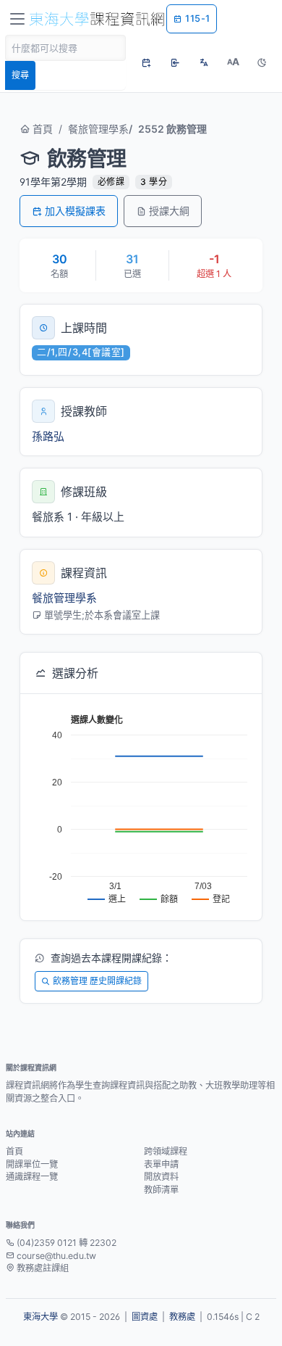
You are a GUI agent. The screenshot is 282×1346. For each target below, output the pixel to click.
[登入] (175, 62)
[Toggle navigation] (17, 18)
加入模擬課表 (75, 211)
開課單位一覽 (32, 1164)
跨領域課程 (165, 1151)
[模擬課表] (146, 62)
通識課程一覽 (32, 1176)
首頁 (41, 129)
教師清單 (161, 1189)
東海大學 (40, 1316)
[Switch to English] (203, 62)
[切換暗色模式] (261, 62)
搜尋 (20, 75)
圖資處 (145, 1316)
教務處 (182, 1316)
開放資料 (161, 1176)
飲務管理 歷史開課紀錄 (97, 980)
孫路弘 (48, 436)
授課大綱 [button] (169, 211)
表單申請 (161, 1164)
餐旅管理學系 (98, 129)
